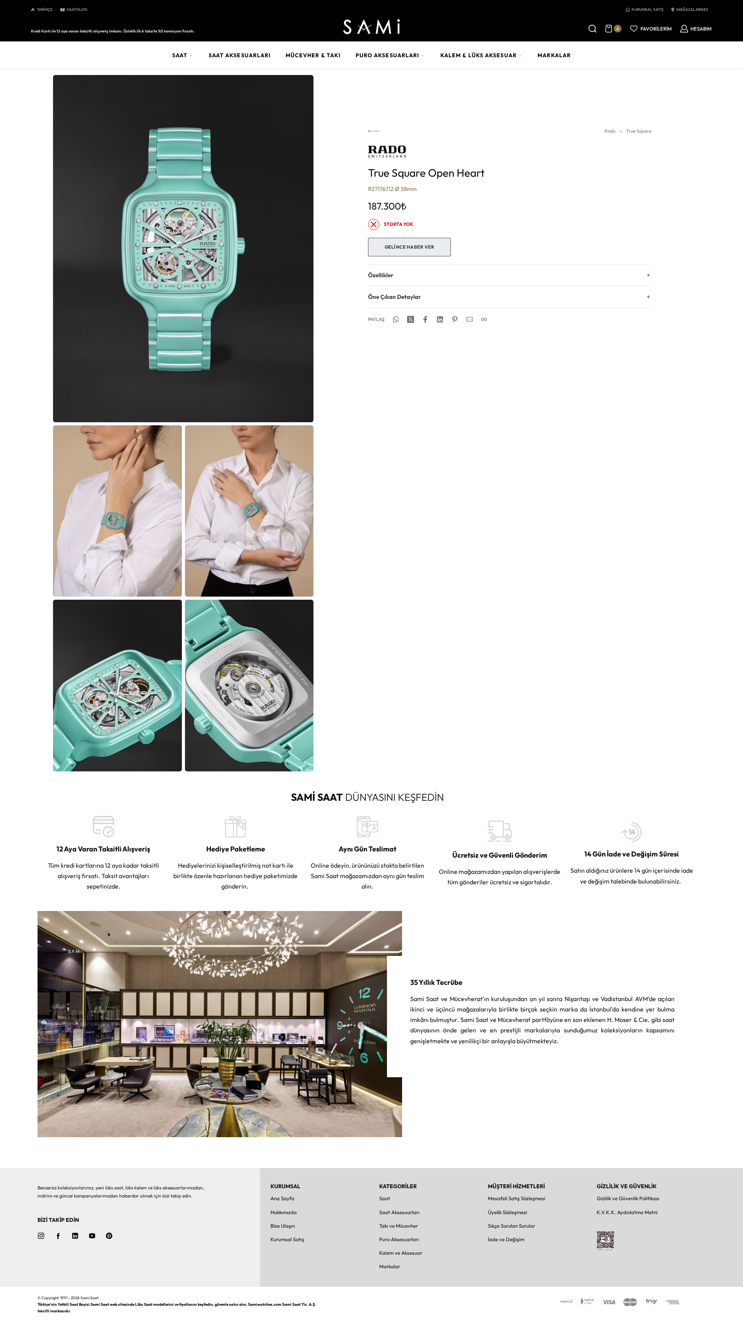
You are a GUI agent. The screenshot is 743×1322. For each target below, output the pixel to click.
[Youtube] (92, 1235)
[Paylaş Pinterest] (454, 319)
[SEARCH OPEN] (592, 28)
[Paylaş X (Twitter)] (410, 319)
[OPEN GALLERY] (183, 248)
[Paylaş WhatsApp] (395, 319)
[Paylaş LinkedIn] (440, 319)
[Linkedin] (75, 1235)
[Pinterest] (109, 1235)
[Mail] (469, 319)
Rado (610, 131)
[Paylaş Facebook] (425, 319)
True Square (638, 131)
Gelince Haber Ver (410, 247)
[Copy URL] (484, 319)
